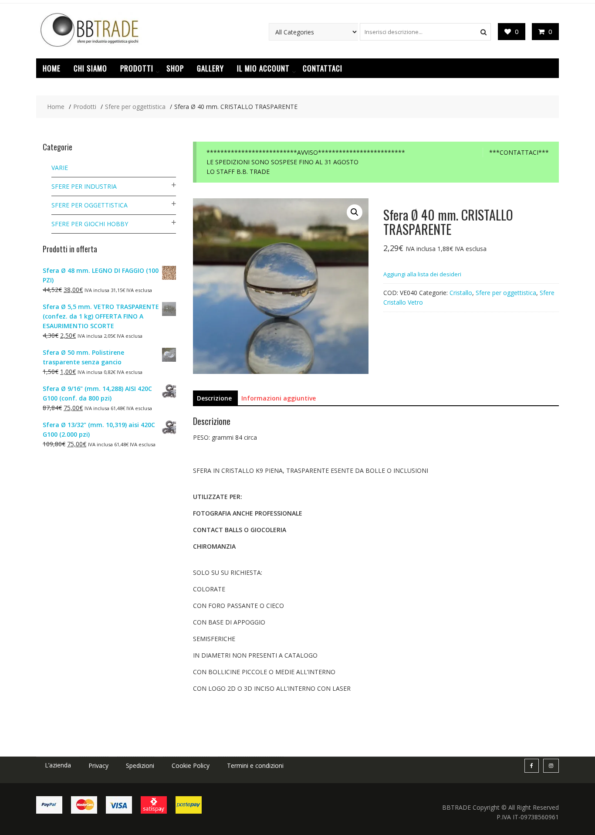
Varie (59, 167)
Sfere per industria (84, 186)
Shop (175, 68)
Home (52, 68)
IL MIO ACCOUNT (263, 68)
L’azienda (58, 765)
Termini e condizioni (255, 765)
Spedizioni (140, 765)
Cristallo (461, 293)
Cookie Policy (191, 765)
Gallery (210, 68)
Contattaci (322, 68)
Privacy (98, 765)
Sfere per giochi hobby (89, 224)
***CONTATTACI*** (519, 152)
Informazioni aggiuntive (278, 398)
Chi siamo (90, 68)
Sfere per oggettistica (506, 293)
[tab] (214, 398)
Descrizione (214, 398)
